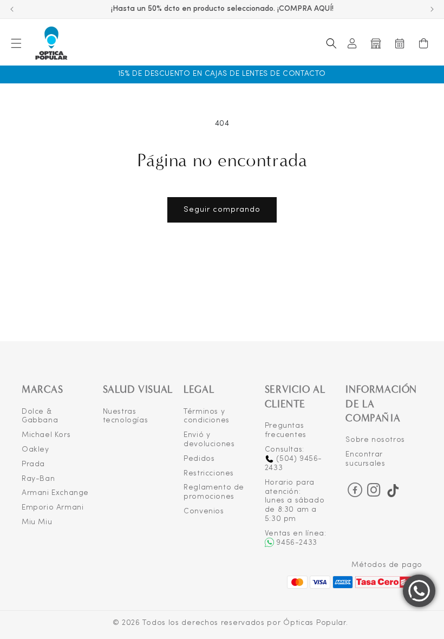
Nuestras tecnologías (125, 416)
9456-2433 (296, 543)
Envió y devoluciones (209, 439)
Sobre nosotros (374, 440)
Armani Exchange (55, 493)
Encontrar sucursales (365, 459)
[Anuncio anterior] (12, 9)
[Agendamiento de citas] (400, 43)
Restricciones (209, 474)
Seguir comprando (222, 210)
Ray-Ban (38, 479)
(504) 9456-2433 (293, 463)
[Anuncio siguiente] (432, 9)
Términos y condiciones (207, 416)
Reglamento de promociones (214, 492)
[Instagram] (374, 494)
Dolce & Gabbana (40, 416)
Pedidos (199, 459)
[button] (16, 43)
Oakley (35, 450)
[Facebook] (354, 490)
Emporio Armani (52, 508)
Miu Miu (37, 522)
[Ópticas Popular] (51, 43)
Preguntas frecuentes (285, 430)
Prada (33, 464)
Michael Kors (46, 435)
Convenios (204, 511)
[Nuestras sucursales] (376, 43)
